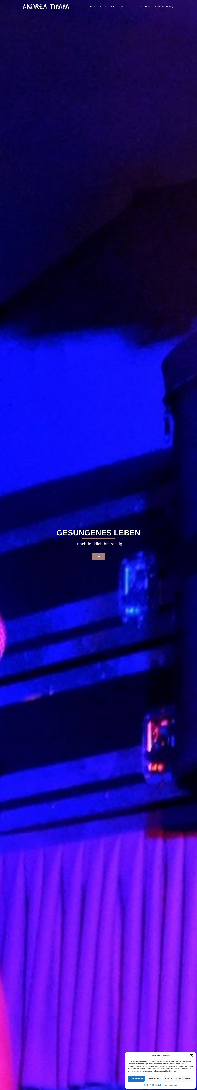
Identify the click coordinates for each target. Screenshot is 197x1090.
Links (139, 6)
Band (121, 6)
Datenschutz (162, 1085)
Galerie (130, 6)
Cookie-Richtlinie (150, 1085)
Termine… (103, 6)
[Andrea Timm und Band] (46, 6)
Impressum (173, 1085)
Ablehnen (153, 1078)
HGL (113, 6)
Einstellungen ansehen (178, 1078)
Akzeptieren (136, 1078)
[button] (191, 1055)
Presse (148, 6)
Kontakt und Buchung (164, 6)
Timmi (92, 6)
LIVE (98, 557)
